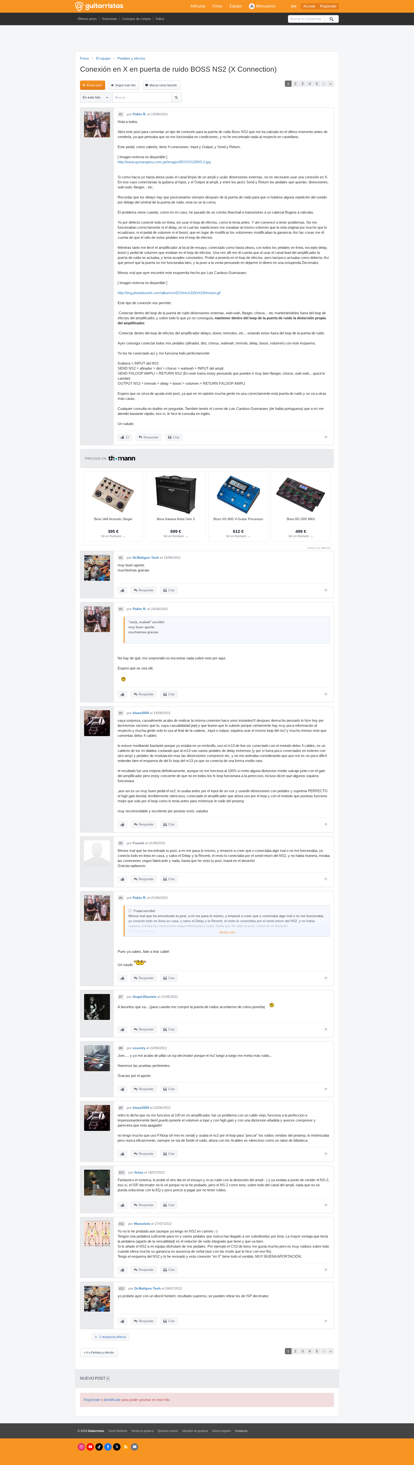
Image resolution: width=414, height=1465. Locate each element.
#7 (120, 997)
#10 (121, 1172)
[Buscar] (331, 19)
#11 (121, 1224)
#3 (120, 609)
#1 (120, 114)
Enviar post (94, 85)
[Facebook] (108, 1447)
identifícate (112, 1400)
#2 (120, 557)
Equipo (236, 6)
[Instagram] (81, 1447)
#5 (120, 843)
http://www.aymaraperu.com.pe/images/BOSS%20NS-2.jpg (164, 162)
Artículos (197, 6)
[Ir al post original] (130, 911)
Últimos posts (87, 19)
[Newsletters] (134, 1447)
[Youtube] (90, 1447)
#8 (120, 1048)
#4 (120, 713)
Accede (309, 6)
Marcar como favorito (163, 85)
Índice (160, 19)
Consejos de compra (136, 19)
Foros (217, 6)
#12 (121, 1288)
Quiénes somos (168, 1431)
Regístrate (328, 6)
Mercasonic (266, 6)
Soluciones (109, 19)
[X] (117, 1447)
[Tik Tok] (99, 1447)
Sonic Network (117, 1431)
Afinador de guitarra (195, 1431)
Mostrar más (227, 932)
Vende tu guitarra (142, 1431)
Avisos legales (221, 1431)
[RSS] (125, 1447)
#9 (120, 1108)
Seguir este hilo (125, 85)
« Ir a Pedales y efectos (99, 1352)
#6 (120, 898)
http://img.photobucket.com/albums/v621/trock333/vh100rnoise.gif (169, 293)
